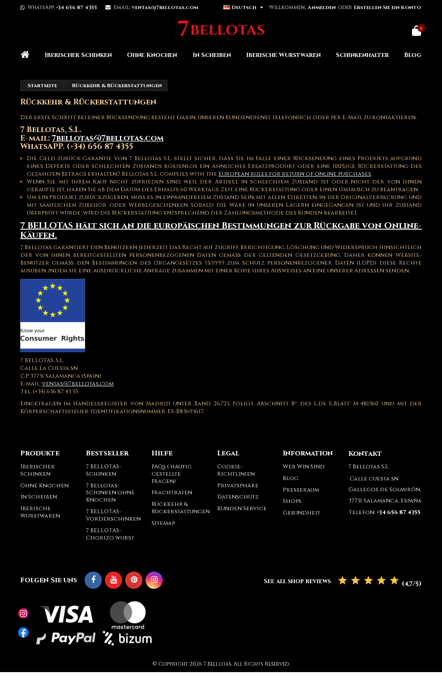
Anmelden (322, 7)
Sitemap (163, 523)
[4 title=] (381, 581)
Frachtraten (172, 492)
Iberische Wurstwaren (283, 55)
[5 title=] (394, 581)
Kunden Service (242, 508)
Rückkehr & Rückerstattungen (181, 507)
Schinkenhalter (362, 55)
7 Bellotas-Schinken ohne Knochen (110, 493)
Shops (292, 501)
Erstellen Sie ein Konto (387, 7)
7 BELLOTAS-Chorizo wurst (110, 534)
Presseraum (301, 490)
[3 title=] (368, 581)
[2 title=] (355, 581)
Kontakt (365, 454)
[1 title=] (342, 581)
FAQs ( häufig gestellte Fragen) (172, 474)
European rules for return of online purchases (294, 174)
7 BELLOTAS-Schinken (103, 470)
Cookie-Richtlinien (236, 470)
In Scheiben (212, 55)
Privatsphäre (238, 486)
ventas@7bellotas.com (78, 384)
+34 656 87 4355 (76, 7)
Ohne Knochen (152, 55)
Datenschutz (238, 497)
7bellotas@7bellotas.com (108, 138)
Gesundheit (301, 513)
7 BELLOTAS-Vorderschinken (113, 515)
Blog (412, 55)
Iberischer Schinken (78, 55)
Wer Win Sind (304, 467)
